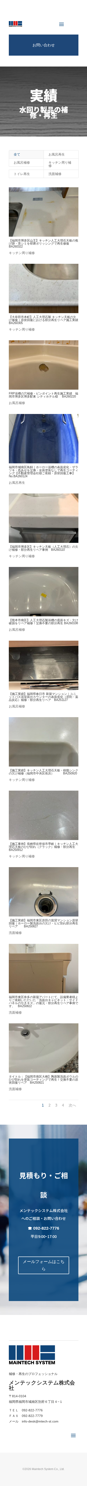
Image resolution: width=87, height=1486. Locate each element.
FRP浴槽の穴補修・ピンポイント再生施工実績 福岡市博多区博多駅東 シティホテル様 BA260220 (43, 395)
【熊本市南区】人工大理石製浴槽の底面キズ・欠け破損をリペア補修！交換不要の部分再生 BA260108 (43, 621)
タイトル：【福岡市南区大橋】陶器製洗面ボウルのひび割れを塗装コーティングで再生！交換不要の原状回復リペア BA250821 (43, 1079)
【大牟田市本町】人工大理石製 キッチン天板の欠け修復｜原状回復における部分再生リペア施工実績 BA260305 (45, 320)
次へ (72, 1105)
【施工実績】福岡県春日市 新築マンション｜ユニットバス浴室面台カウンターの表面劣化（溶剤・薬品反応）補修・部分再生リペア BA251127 (43, 697)
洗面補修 (54, 174)
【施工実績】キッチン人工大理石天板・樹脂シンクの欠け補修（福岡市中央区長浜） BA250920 (43, 772)
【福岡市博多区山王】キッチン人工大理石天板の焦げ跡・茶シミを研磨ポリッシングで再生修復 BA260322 (43, 243)
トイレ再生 (22, 174)
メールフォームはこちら (43, 1265)
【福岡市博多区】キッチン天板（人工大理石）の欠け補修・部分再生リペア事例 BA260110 (43, 548)
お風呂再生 (56, 154)
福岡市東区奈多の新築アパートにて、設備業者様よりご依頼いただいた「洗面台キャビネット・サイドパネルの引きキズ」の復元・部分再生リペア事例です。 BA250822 (43, 1001)
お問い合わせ (43, 45)
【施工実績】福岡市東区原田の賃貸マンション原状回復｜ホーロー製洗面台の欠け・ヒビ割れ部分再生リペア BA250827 (43, 923)
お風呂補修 (22, 162)
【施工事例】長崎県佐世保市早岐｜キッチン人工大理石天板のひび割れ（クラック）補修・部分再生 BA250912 (43, 847)
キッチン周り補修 (59, 164)
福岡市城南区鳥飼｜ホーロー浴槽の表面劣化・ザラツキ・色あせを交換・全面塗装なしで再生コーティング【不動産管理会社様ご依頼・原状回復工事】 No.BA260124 (45, 471)
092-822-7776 (46, 1228)
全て (17, 154)
